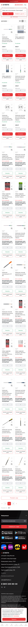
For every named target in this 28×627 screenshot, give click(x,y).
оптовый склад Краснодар (8, 558)
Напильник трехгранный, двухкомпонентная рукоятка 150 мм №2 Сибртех (7, 39)
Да (8, 13)
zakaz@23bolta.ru (6, 580)
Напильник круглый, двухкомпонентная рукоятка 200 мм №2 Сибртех (20, 78)
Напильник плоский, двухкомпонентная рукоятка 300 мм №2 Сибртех (20, 157)
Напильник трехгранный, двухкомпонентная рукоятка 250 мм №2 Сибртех (7, 236)
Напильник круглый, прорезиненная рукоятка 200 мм (7, 431)
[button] (25, 8)
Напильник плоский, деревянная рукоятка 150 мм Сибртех (20, 274)
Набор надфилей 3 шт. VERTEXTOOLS (6, 77)
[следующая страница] (16, 503)
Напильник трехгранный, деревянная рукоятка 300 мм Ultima (20, 471)
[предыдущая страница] (2, 503)
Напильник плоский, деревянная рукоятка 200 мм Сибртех (7, 313)
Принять (14, 619)
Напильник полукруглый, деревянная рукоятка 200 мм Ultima (20, 432)
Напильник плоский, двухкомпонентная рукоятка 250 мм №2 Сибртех (20, 235)
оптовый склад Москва (7, 555)
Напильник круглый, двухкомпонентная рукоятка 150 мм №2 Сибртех (20, 117)
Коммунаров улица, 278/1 (8, 561)
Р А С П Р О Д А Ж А (14, 1)
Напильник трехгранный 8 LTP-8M (7, 274)
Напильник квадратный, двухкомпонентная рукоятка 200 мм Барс (6, 393)
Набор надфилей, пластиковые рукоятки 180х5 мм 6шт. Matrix (7, 353)
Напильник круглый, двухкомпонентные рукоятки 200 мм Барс (20, 392)
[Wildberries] (10, 547)
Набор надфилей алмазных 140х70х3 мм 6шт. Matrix (20, 352)
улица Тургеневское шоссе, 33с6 (10, 567)
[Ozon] (3, 547)
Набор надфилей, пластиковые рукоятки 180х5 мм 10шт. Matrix (7, 196)
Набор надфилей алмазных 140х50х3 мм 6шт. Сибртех (20, 195)
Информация (5, 515)
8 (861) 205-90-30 (9, 584)
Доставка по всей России (7, 575)
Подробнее (16, 616)
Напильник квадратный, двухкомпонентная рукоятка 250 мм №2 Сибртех (7, 157)
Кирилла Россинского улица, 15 (10, 564)
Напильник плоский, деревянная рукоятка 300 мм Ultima (7, 470)
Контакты (3, 573)
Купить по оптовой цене (7, 59)
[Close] (25, 10)
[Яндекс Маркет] (17, 547)
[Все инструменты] (24, 547)
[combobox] (12, 8)
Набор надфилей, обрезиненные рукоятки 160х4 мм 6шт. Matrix (20, 314)
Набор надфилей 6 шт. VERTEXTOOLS (19, 37)
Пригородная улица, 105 (8, 570)
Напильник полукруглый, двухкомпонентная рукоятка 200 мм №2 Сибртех (7, 118)
